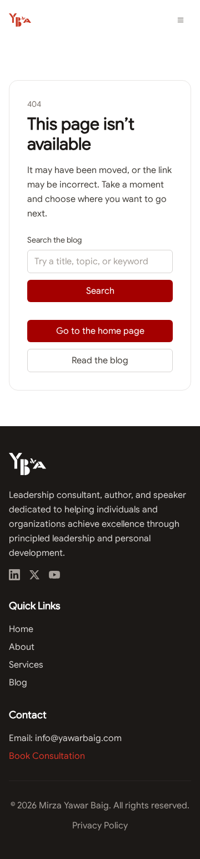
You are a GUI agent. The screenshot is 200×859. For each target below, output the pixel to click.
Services (26, 664)
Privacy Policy (100, 825)
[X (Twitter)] (34, 574)
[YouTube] (54, 574)
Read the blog (100, 360)
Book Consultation (47, 756)
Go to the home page (100, 331)
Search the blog (54, 240)
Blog (18, 682)
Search (100, 291)
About (21, 647)
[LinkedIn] (14, 574)
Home (21, 629)
